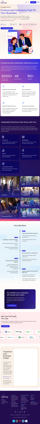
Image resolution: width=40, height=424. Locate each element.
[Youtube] (20, 412)
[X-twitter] (18, 412)
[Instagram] (22, 412)
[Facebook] (15, 412)
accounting (2, 19)
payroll (12, 19)
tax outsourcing (19, 19)
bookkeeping (8, 19)
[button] (16, 237)
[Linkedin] (24, 412)
